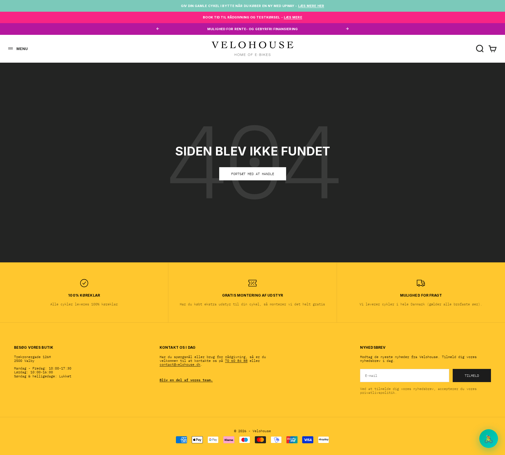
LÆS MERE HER (311, 6)
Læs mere (293, 17)
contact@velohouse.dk (180, 364)
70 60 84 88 (236, 360)
